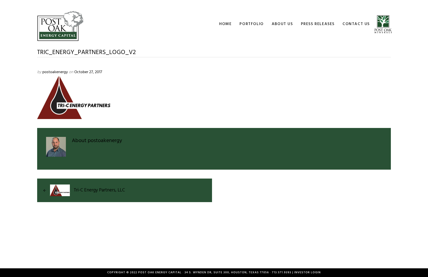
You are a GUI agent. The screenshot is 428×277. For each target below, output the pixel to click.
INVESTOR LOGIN (307, 272)
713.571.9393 (281, 272)
